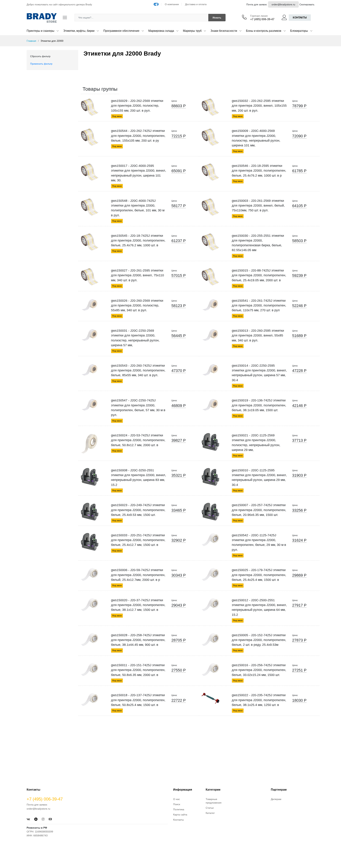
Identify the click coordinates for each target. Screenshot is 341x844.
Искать (217, 17)
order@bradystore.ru (283, 4)
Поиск (176, 804)
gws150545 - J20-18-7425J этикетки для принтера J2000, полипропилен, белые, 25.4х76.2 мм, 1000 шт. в (138, 240)
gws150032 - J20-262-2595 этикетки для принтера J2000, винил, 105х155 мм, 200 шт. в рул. (259, 105)
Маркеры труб (192, 30)
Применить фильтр (41, 63)
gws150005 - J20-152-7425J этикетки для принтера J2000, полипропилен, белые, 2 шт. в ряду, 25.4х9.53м (259, 640)
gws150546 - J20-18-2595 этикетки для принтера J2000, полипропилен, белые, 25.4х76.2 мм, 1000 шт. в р (259, 170)
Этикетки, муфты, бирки (78, 30)
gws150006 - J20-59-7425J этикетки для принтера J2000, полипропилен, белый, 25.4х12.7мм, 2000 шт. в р (138, 575)
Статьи (210, 807)
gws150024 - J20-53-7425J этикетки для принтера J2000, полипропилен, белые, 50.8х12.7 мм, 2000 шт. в (138, 440)
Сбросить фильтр (40, 56)
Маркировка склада (161, 30)
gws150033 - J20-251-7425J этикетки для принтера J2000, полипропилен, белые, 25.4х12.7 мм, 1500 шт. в (138, 540)
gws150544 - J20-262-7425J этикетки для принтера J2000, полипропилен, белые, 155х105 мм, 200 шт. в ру (138, 135)
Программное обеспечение (121, 30)
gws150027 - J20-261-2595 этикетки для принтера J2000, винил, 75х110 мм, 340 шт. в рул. (137, 275)
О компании (172, 4)
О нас (176, 799)
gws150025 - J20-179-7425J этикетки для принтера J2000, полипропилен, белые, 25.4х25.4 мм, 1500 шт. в (259, 575)
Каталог (210, 813)
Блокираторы (299, 30)
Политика (178, 809)
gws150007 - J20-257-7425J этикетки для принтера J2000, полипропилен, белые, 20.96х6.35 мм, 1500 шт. (259, 510)
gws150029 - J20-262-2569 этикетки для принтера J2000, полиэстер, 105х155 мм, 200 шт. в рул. (137, 105)
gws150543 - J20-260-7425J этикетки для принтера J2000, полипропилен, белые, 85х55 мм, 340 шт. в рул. (138, 370)
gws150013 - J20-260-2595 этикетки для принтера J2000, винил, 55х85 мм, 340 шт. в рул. (258, 335)
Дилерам (276, 799)
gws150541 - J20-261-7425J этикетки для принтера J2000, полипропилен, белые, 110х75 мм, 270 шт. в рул (259, 305)
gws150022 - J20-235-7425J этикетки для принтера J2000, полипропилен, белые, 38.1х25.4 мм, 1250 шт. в (259, 700)
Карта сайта (180, 814)
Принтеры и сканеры (40, 30)
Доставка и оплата (196, 4)
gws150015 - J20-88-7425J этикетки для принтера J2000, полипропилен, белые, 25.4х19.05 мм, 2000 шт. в (259, 275)
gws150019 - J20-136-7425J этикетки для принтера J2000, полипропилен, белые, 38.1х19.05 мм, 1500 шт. (259, 405)
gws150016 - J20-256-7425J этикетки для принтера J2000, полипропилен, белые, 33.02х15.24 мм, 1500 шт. (259, 670)
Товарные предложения (213, 801)
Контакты (300, 17)
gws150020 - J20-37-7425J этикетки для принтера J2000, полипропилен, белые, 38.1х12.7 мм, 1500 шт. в (138, 605)
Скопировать (306, 4)
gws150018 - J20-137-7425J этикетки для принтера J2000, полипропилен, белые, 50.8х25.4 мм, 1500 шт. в (138, 700)
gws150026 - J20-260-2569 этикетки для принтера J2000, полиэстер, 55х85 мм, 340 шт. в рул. (137, 305)
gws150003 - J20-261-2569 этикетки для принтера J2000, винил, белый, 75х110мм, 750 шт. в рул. (258, 205)
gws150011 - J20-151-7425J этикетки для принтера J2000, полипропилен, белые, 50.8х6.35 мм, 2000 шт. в (138, 670)
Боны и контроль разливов (263, 30)
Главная (31, 40)
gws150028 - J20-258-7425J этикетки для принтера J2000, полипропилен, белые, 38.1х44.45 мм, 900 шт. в (138, 640)
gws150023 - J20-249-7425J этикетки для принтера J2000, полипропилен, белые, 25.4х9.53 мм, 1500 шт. (138, 510)
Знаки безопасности (223, 30)
